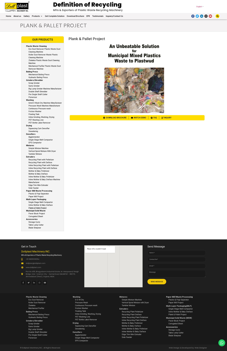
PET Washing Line (36, 120)
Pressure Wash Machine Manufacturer (44, 106)
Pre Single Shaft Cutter (37, 94)
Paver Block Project (36, 213)
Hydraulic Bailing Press (38, 77)
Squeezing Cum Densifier (39, 128)
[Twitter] (197, 16)
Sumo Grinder (34, 86)
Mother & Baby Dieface (38, 174)
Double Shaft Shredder (37, 91)
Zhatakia (31, 305)
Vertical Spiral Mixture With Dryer (42, 151)
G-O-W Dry (79, 300)
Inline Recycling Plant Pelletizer (135, 317)
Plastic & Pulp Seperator (38, 194)
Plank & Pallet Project (37, 208)
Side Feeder (33, 188)
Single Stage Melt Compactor (40, 140)
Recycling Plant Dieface (132, 314)
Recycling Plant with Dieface (40, 162)
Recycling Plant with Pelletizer (41, 160)
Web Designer (201, 348)
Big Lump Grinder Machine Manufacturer (44, 89)
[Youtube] (210, 16)
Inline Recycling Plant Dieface (134, 320)
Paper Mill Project (35, 196)
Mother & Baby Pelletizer (38, 171)
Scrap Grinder (34, 83)
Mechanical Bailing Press (38, 74)
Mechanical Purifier (36, 308)
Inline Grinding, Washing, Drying (41, 117)
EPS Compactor (34, 143)
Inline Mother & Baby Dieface (40, 205)
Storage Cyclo (34, 222)
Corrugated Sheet (35, 216)
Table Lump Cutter (36, 225)
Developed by (188, 348)
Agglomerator (34, 137)
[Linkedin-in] (201, 16)
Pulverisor (32, 97)
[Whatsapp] (221, 342)
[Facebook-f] (192, 16)
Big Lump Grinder (35, 329)
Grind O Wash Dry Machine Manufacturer (45, 103)
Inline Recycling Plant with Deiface (42, 168)
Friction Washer (34, 111)
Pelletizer (139, 312)
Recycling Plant (128, 312)
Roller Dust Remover (37, 302)
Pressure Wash (81, 302)
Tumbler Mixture (35, 154)
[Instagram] (206, 16)
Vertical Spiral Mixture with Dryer (135, 302)
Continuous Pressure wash (39, 108)
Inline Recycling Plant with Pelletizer (43, 165)
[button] (37, 16)
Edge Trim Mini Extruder (38, 185)
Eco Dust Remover (36, 300)
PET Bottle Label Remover (39, 123)
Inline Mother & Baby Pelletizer (41, 177)
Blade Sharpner (34, 228)
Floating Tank (33, 114)
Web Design (174, 348)
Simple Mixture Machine (38, 148)
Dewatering (33, 131)
